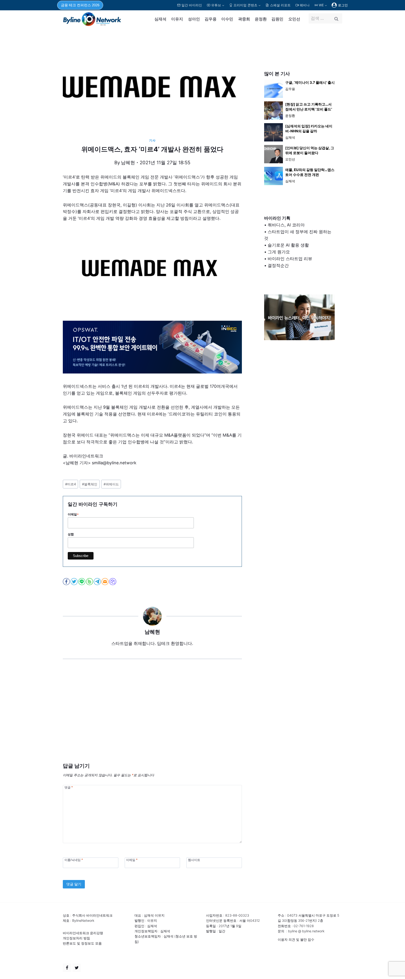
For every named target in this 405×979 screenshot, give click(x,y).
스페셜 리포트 (280, 5)
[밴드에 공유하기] (90, 581)
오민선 (294, 19)
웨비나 (305, 5)
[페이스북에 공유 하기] (67, 581)
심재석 (160, 19)
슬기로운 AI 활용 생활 (288, 245)
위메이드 (111, 484)
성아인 (194, 19)
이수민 (227, 19)
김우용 (211, 19)
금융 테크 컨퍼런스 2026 (80, 5)
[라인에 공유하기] (82, 581)
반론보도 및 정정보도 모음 (82, 943)
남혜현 (128, 162)
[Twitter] (76, 968)
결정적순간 (278, 265)
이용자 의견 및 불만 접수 (296, 939)
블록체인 (89, 484)
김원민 (277, 19)
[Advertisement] (152, 718)
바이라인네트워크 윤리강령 (83, 933)
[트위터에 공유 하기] (74, 581)
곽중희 (244, 19)
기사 (152, 140)
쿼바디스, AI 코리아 (286, 224)
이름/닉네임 (73, 860)
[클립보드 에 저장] (113, 581)
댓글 (68, 787)
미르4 (70, 484)
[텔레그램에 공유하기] (97, 581)
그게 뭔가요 (279, 251)
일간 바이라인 (191, 5)
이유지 (177, 19)
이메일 (73, 514)
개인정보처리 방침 (76, 938)
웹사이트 (194, 860)
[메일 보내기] (105, 581)
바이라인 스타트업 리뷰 (290, 258)
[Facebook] (67, 968)
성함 (71, 534)
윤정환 (261, 19)
